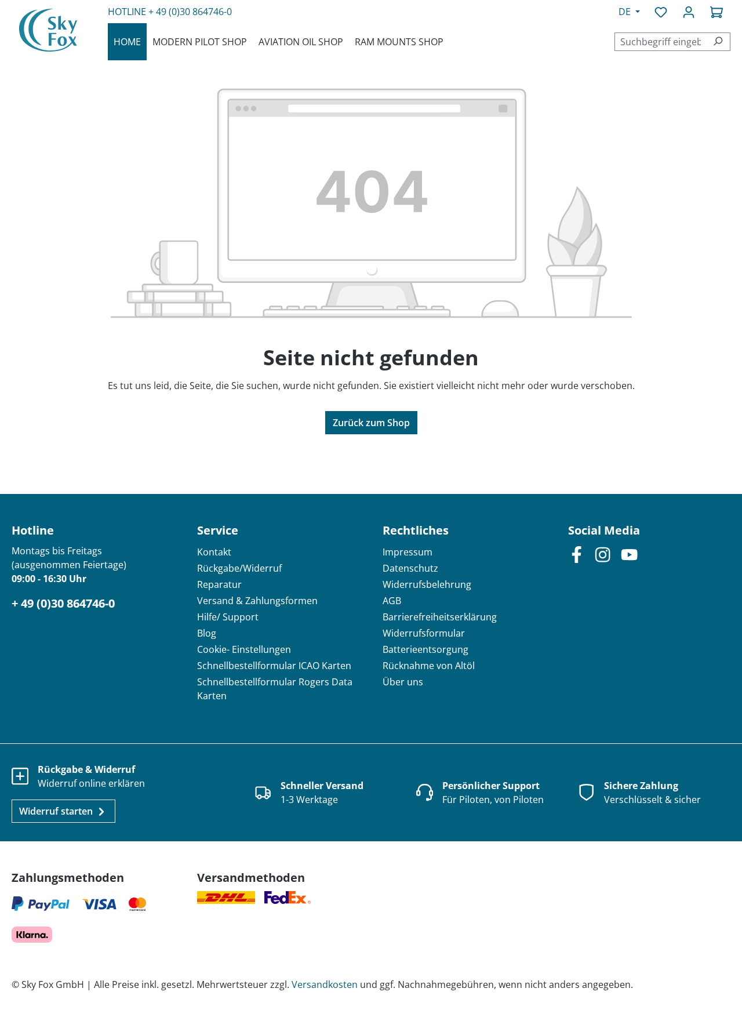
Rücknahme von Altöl (429, 665)
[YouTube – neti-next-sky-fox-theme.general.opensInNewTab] (629, 554)
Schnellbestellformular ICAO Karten (274, 665)
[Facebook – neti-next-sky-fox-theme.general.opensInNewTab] (576, 554)
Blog (206, 633)
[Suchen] (717, 41)
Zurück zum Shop (371, 422)
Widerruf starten (57, 811)
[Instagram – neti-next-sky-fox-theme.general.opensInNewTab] (602, 554)
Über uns (403, 681)
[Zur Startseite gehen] (48, 30)
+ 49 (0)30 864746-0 (190, 11)
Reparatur (219, 584)
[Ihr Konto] (689, 11)
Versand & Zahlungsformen (257, 600)
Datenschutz (410, 568)
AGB (392, 600)
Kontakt (214, 552)
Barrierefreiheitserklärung (440, 617)
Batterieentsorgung (425, 649)
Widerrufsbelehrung (427, 584)
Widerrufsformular (424, 633)
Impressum (407, 552)
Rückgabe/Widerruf (239, 568)
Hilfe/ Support (228, 617)
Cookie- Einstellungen (244, 649)
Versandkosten (325, 984)
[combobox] (660, 41)
